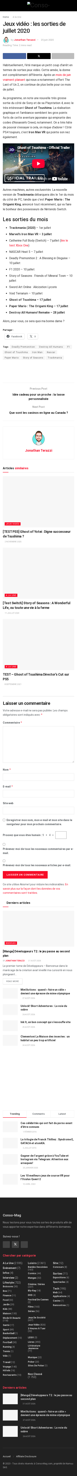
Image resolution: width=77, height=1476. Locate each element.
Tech (56, 1288)
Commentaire (12, 722)
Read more (14, 980)
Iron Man (37, 352)
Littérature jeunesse (34, 1347)
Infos (6, 1272)
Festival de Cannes (38, 1299)
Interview (8, 1277)
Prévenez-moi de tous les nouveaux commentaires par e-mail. (38, 851)
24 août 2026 (28, 1045)
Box (5, 1291)
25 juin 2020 (47, 39)
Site (55, 1263)
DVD (30, 1295)
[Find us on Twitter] (15, 1244)
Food (5, 1300)
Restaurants (10, 1375)
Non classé (35, 1374)
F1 (68, 347)
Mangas (11, 943)
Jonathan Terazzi (25, 39)
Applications (60, 1296)
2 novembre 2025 (12, 542)
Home (6, 17)
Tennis (6, 1351)
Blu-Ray (32, 1290)
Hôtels (6, 1370)
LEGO (31, 1337)
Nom (7, 769)
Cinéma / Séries (36, 1284)
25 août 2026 (28, 1027)
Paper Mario (12, 357)
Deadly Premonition (23, 347)
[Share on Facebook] (14, 56)
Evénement (9, 1267)
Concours (58, 1267)
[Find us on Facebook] (6, 1244)
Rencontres (59, 1305)
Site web (8, 803)
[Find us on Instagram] (24, 1244)
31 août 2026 (34, 961)
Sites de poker (36, 1365)
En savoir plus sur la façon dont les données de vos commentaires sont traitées (35, 888)
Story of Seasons (33, 357)
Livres (31, 1342)
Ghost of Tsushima (16, 352)
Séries (31, 1311)
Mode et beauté (11, 1318)
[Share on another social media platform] (63, 56)
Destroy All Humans (51, 347)
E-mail (8, 786)
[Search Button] (72, 5)
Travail (6, 1362)
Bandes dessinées (38, 1267)
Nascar (51, 352)
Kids (5, 1309)
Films (31, 1306)
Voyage (7, 1366)
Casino (57, 1300)
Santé (6, 1325)
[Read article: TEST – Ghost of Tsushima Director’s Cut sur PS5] (38, 644)
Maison (7, 1313)
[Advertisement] (38, 371)
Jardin (6, 1304)
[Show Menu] (4, 5)
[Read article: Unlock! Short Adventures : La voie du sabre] (10, 1009)
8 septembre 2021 (12, 684)
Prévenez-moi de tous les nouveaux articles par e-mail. (37, 865)
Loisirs (32, 1263)
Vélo (5, 1356)
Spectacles (59, 1282)
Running (7, 1347)
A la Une (17, 17)
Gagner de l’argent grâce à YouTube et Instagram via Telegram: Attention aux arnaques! (45, 1159)
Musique (32, 1357)
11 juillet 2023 (11, 613)
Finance (7, 1295)
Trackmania (55, 357)
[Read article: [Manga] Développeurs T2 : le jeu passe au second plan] (38, 929)
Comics (32, 1273)
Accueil (7, 1456)
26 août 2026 (28, 1014)
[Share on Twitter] (38, 56)
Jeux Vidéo (12, 524)
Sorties (57, 1273)
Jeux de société (36, 1317)
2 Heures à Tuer (36, 1328)
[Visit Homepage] (38, 5)
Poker (31, 1362)
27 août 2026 (28, 998)
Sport (6, 1329)
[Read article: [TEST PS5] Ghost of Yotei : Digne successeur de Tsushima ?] (38, 501)
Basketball (8, 1333)
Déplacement (10, 1338)
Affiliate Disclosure (26, 1456)
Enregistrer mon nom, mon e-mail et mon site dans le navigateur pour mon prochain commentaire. (39, 822)
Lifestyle (8, 1282)
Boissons (8, 1286)
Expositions (59, 1277)
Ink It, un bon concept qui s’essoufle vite (45, 1022)
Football (7, 1342)
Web (55, 1292)
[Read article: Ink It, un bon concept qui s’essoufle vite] (10, 1025)
